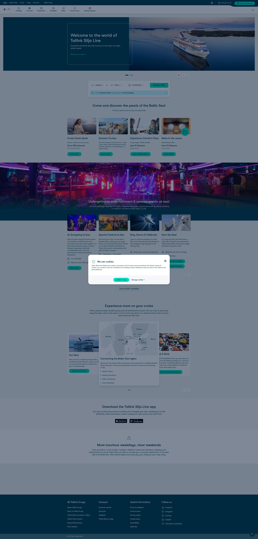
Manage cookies (137, 280)
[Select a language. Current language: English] (165, 261)
